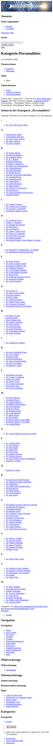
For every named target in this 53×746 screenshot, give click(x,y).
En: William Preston (13, 456)
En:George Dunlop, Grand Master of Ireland (23, 240)
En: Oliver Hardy (12, 324)
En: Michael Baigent (14, 155)
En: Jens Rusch (12, 495)
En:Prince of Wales (13, 461)
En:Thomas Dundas (13, 238)
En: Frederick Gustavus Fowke (18, 277)
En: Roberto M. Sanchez (15, 507)
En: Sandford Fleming (14, 268)
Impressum (10, 743)
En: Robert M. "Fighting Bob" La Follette (22, 250)
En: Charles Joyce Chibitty (16, 206)
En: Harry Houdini (13, 333)
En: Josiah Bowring (13, 179)
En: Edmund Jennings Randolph (18, 482)
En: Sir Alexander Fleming (16, 270)
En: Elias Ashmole (13, 143)
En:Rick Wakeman (13, 591)
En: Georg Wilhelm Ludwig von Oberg (21, 434)
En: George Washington (15, 593)
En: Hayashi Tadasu (14, 541)
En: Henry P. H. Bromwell (16, 188)
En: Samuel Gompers (14, 300)
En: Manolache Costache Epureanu (19, 252)
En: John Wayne (12, 596)
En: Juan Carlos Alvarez (15, 139)
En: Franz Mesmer (13, 407)
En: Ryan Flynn (12, 275)
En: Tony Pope (12, 452)
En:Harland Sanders (14, 509)
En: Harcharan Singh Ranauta (17, 480)
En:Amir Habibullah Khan (16, 352)
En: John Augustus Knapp (16, 361)
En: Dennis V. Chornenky (16, 209)
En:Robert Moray (13, 409)
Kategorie (5, 611)
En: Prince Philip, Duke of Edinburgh (20, 459)
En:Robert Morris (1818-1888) (18, 420)
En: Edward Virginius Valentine (18, 571)
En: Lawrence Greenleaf (15, 304)
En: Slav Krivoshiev (14, 363)
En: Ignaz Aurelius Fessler (16, 264)
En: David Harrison (13, 327)
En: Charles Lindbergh (15, 384)
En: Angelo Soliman (14, 522)
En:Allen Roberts (12, 491)
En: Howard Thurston (14, 547)
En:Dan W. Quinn (13, 470)
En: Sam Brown (12, 190)
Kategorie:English (41, 101)
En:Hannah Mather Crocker (17, 211)
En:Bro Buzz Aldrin (14, 135)
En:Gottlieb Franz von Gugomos (18, 306)
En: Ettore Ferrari (12, 261)
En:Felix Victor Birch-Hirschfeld (18, 175)
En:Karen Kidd (12, 357)
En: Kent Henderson (14, 329)
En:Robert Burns (12, 195)
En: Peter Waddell (13, 587)
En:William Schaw (13, 511)
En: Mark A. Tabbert (14, 538)
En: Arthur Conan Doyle (15, 231)
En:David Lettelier (13, 379)
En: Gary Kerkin (12, 354)
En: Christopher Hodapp (15, 331)
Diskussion (46, 99)
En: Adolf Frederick (13, 281)
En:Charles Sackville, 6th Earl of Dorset (21, 505)
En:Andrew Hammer (14, 322)
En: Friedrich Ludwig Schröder (18, 513)
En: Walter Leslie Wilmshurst (17, 600)
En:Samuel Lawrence (14, 375)
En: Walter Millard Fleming (16, 272)
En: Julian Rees (12, 484)
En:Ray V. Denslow (14, 223)
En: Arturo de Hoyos (14, 220)
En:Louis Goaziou (13, 295)
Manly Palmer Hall (13, 320)
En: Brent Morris (12, 415)
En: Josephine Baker (14, 157)
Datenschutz (11, 738)
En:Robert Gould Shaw (15, 518)
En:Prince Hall (11, 318)
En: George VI (12, 291)
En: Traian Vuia (12, 577)
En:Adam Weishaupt (14, 598)
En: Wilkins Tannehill (14, 543)
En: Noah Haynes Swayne (16, 529)
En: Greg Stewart (12, 525)
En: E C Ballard (12, 159)
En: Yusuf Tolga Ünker (15, 559)
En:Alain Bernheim (13, 170)
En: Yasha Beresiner (14, 168)
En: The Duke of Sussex (15, 236)
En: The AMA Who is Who (16, 125)
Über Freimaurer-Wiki (14, 741)
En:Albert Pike (12, 450)
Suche (4, 37)
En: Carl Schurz (12, 516)
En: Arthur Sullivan (13, 527)
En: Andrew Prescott (14, 454)
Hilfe (3, 47)
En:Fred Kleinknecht (14, 359)
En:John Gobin (12, 297)
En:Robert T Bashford (14, 164)
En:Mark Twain (12, 549)
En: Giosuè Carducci (14, 204)
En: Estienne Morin (13, 411)
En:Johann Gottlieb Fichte (16, 266)
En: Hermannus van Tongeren (17, 573)
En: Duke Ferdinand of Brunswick (19, 192)
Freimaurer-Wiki (7, 33)
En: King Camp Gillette (15, 293)
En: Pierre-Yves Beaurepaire (17, 166)
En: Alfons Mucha (13, 424)
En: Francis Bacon (13, 153)
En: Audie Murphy (13, 413)
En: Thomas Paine (13, 443)
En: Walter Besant (13, 173)
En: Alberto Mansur (13, 402)
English (9, 615)
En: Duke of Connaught (15, 234)
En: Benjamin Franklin (15, 279)
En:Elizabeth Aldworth (15, 137)
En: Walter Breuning (14, 184)
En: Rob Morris (12, 418)
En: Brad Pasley (12, 448)
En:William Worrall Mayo (16, 404)
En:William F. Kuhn (14, 365)
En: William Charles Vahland (17, 568)
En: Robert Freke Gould (15, 302)
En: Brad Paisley (12, 445)
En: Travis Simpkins (14, 520)
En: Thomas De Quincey (15, 225)
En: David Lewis (12, 382)
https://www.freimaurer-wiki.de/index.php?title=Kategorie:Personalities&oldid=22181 (24, 607)
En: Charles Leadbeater (15, 377)
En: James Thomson (14, 545)
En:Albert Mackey (13, 398)
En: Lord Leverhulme (14, 388)
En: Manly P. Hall (13, 316)
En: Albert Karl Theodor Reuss (18, 486)
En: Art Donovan (12, 229)
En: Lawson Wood (13, 602)
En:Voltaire (10, 575)
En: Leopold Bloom (13, 177)
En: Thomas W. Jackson (15, 343)
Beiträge (4, 101)
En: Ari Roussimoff (13, 493)
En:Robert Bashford (14, 162)
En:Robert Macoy (13, 400)
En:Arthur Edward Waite (15, 589)
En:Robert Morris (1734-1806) (18, 422)
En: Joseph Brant (12, 181)
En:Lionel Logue (12, 386)
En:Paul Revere (12, 488)
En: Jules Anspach (13, 141)
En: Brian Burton (12, 186)
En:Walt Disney (12, 227)
